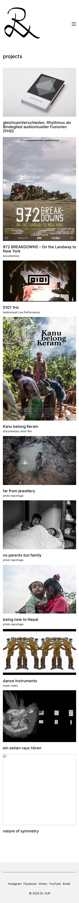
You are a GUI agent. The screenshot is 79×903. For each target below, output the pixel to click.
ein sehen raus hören (22, 748)
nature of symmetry (21, 831)
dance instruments (20, 681)
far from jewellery (19, 491)
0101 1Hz (11, 307)
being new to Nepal (20, 619)
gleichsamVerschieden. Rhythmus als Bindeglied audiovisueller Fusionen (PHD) (37, 126)
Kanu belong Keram (20, 426)
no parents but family (22, 555)
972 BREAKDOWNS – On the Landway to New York (39, 249)
